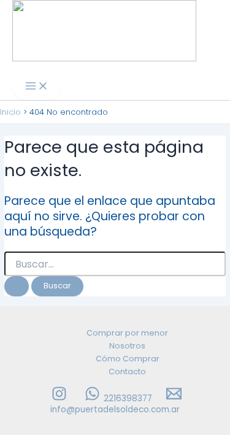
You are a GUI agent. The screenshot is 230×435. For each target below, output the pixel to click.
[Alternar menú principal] (36, 87)
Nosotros (127, 346)
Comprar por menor (127, 333)
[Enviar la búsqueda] (16, 286)
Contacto (127, 371)
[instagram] (61, 398)
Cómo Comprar (127, 358)
